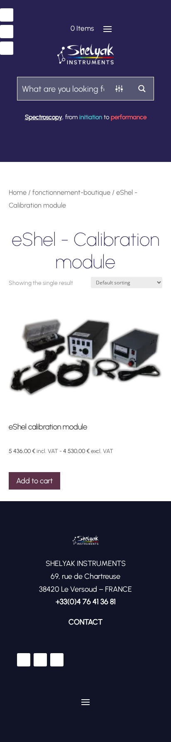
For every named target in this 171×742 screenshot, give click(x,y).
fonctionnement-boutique (71, 192)
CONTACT (85, 622)
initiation (90, 117)
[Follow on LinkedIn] (6, 31)
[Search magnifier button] (142, 88)
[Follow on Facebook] (6, 15)
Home (18, 192)
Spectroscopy (43, 117)
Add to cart (34, 480)
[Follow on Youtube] (6, 48)
